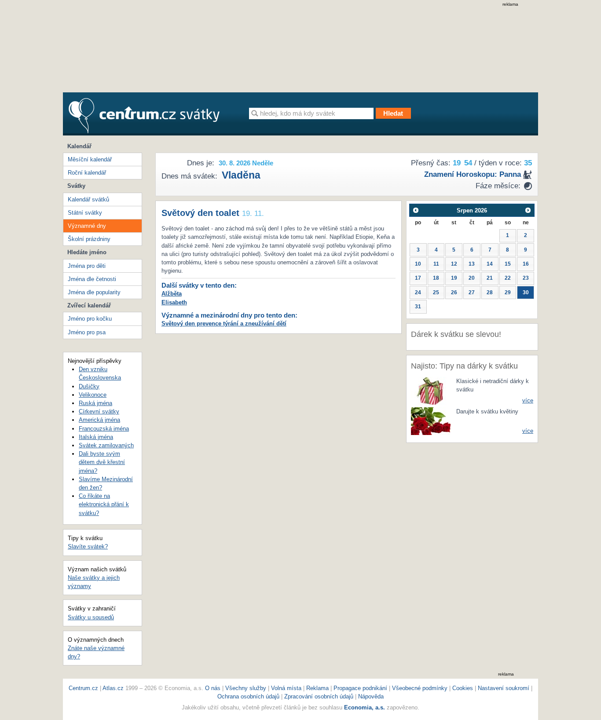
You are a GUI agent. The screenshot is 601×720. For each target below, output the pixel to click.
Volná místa (286, 688)
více (527, 400)
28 (490, 292)
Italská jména (96, 437)
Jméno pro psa (87, 332)
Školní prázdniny (89, 239)
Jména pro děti (87, 266)
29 (508, 292)
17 (418, 278)
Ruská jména (95, 403)
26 (454, 292)
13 (472, 264)
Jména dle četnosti (92, 279)
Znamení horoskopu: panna (472, 174)
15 (508, 264)
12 (454, 264)
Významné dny (87, 226)
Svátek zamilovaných (106, 445)
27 (472, 292)
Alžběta (171, 293)
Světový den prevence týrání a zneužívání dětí (223, 323)
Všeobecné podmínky (419, 688)
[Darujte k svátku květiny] (431, 420)
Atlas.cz (113, 688)
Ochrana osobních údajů (248, 696)
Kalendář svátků (88, 199)
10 (418, 264)
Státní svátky (85, 212)
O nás (212, 688)
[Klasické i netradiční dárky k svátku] (431, 390)
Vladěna (241, 175)
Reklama (318, 688)
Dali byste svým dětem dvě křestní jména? (102, 462)
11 (436, 264)
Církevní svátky (99, 411)
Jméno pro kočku (90, 318)
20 (472, 278)
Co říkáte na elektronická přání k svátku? (104, 504)
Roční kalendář (87, 172)
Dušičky (89, 386)
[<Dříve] (415, 210)
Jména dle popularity (94, 292)
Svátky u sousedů (91, 617)
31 (418, 306)
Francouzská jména (104, 428)
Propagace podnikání (360, 688)
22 (508, 278)
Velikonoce (92, 394)
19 (454, 278)
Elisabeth (174, 302)
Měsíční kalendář (90, 159)
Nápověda (371, 696)
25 (436, 292)
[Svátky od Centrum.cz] (144, 115)
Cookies (462, 688)
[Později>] (528, 210)
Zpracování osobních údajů (318, 696)
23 (526, 278)
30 (526, 292)
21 (490, 278)
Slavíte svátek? (88, 546)
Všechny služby (246, 688)
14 (490, 264)
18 (436, 278)
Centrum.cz (83, 688)
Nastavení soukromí (503, 688)
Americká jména (99, 420)
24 (418, 292)
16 (526, 264)
